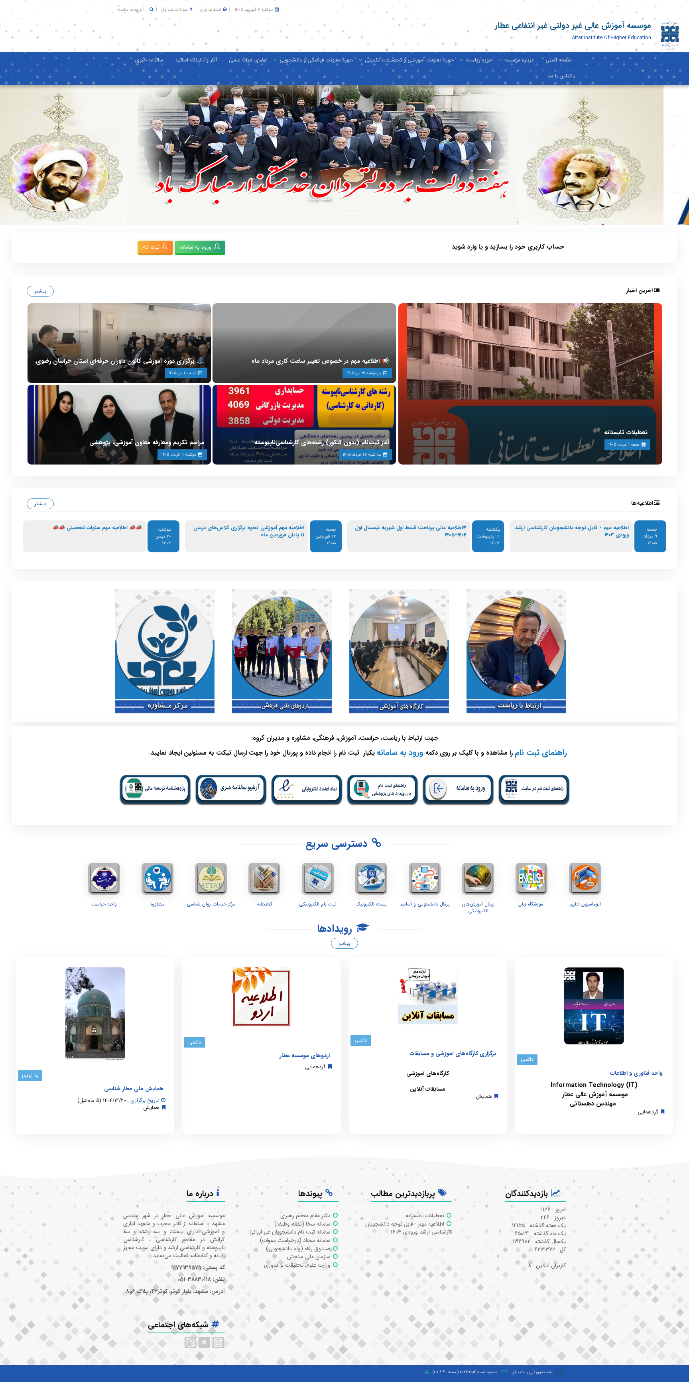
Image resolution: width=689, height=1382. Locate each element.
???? (504, 1372)
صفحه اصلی (558, 60)
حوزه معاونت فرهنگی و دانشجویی (316, 60)
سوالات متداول (174, 9)
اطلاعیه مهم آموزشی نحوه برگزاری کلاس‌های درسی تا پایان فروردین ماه (248, 531)
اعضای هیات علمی (248, 60)
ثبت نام (151, 247)
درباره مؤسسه (518, 60)
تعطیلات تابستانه (626, 432)
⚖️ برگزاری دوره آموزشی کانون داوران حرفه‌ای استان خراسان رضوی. (119, 361)
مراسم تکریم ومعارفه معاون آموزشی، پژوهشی (146, 442)
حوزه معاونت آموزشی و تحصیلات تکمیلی (409, 60)
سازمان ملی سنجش (309, 1256)
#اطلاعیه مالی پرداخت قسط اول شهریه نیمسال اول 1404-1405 (411, 531)
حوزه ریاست (479, 60)
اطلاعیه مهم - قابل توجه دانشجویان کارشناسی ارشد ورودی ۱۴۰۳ (572, 531)
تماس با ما (560, 76)
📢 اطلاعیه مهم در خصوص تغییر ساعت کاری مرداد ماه (320, 361)
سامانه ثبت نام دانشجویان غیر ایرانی (290, 1232)
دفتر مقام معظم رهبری (306, 1215)
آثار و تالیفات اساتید (196, 60)
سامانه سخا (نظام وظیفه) (303, 1224)
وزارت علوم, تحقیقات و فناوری (298, 1265)
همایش (484, 1096)
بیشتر (40, 291)
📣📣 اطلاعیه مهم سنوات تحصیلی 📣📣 (97, 528)
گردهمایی (648, 1112)
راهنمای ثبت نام (541, 752)
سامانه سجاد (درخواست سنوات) (296, 1240)
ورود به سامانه (129, 9)
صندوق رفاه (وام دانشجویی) (299, 1248)
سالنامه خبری (149, 60)
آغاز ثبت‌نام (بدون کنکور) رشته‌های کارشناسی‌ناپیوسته (321, 442)
